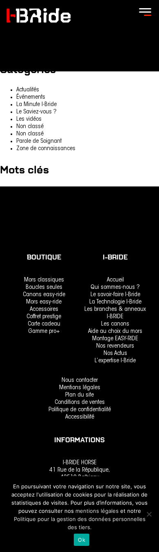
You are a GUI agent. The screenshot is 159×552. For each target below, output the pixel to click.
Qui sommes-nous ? (115, 287)
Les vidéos (29, 119)
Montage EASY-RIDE (115, 339)
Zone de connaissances (45, 149)
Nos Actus (115, 353)
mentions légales (97, 511)
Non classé (30, 127)
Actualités (27, 90)
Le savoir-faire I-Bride (115, 295)
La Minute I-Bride (36, 105)
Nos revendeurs (115, 346)
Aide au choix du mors (115, 331)
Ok (81, 539)
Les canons (115, 324)
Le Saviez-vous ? (36, 112)
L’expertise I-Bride (115, 361)
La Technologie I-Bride (115, 302)
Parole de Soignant (39, 141)
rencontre (12, 191)
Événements (30, 97)
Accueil (115, 280)
